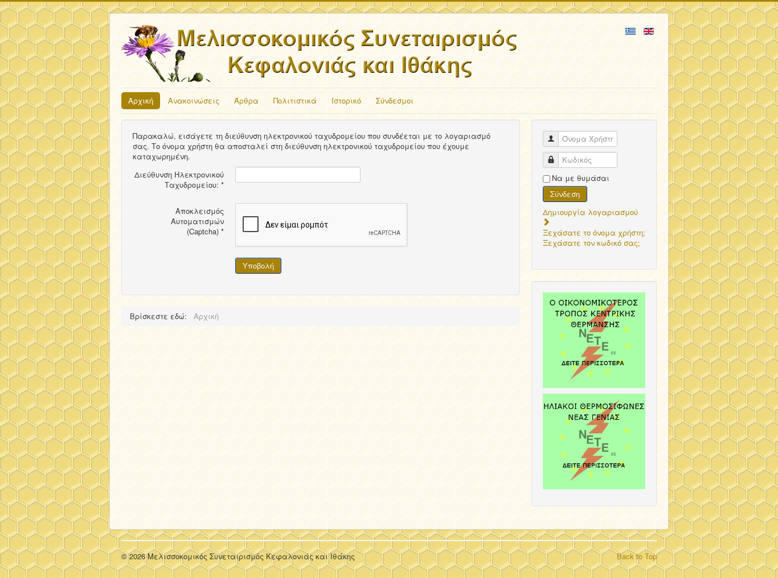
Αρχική (140, 100)
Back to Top (637, 556)
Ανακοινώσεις (193, 100)
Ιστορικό (346, 100)
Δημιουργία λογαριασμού (590, 212)
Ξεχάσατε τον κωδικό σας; (591, 242)
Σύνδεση (565, 193)
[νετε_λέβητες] (594, 340)
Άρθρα (246, 100)
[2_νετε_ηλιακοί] (594, 441)
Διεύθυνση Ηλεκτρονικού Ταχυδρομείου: (179, 180)
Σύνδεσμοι (394, 100)
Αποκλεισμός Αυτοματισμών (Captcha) (197, 221)
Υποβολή (258, 265)
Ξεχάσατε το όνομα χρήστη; (594, 232)
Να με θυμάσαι (580, 178)
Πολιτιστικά (295, 100)
